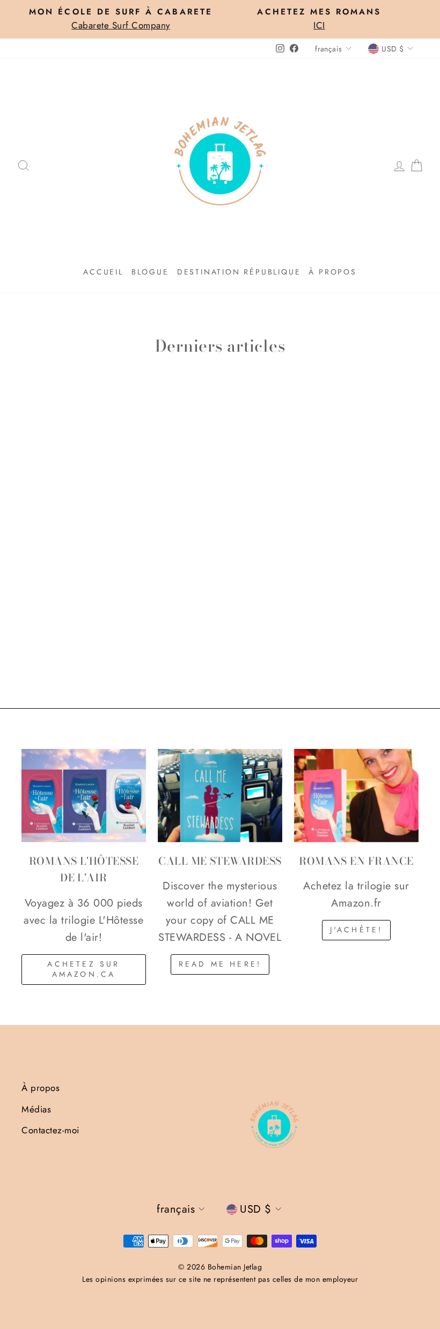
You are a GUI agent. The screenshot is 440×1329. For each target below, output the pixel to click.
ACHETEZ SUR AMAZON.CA (83, 969)
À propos (332, 271)
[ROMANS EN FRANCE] (356, 795)
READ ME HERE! (220, 964)
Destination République (239, 271)
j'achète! (356, 929)
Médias (36, 1109)
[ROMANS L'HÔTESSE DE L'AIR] (83, 795)
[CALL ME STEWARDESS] (220, 795)
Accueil (103, 271)
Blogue (150, 271)
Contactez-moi (50, 1130)
